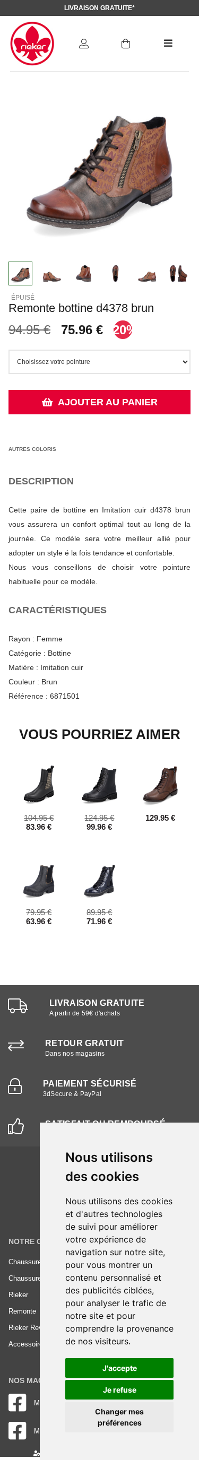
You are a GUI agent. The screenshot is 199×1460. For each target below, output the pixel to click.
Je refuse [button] (119, 1389)
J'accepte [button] (119, 1367)
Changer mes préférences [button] (119, 1417)
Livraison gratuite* (99, 8)
